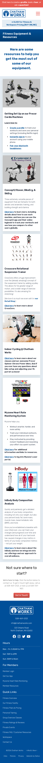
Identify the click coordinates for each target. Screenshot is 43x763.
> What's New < (31, 751)
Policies (13, 756)
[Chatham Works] (21, 610)
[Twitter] (24, 636)
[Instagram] (19, 636)
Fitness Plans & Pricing (12, 708)
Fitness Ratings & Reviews (14, 722)
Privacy (21, 756)
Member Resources (10, 686)
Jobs (5, 756)
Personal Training (10, 713)
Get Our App (8, 676)
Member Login (8, 671)
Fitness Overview (10, 698)
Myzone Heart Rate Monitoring (15, 681)
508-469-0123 (21, 618)
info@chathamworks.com (21, 623)
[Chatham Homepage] (14, 14)
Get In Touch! (21, 595)
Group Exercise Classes (12, 718)
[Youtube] (28, 636)
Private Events (9, 727)
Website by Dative (33, 756)
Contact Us (7, 742)
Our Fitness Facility (10, 703)
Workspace (7, 737)
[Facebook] (14, 636)
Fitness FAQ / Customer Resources (17, 732)
